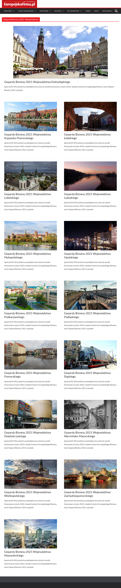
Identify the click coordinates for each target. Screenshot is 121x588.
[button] (13, 11)
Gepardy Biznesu (8, 11)
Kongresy (88, 11)
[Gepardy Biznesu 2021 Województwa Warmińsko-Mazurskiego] (90, 414)
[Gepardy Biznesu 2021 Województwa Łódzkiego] (90, 116)
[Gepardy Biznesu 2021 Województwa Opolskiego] (90, 235)
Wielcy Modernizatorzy (73, 11)
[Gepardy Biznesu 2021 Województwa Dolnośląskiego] (60, 52)
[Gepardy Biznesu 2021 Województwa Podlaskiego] (90, 295)
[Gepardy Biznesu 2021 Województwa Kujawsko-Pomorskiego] (30, 116)
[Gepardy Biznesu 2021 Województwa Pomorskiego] (30, 355)
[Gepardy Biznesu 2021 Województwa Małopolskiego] (30, 235)
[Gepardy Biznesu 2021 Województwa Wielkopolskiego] (30, 474)
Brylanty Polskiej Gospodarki (25, 11)
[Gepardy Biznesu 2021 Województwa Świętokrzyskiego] (30, 414)
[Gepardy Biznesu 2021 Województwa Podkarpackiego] (30, 295)
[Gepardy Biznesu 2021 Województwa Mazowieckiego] (30, 533)
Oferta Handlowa (107, 11)
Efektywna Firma (44, 11)
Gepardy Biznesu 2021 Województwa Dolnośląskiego (37, 81)
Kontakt (96, 11)
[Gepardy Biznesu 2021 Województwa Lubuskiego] (90, 176)
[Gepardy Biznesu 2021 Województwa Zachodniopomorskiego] (90, 474)
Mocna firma (57, 11)
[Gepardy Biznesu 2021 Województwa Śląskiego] (90, 355)
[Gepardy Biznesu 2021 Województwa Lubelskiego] (30, 176)
